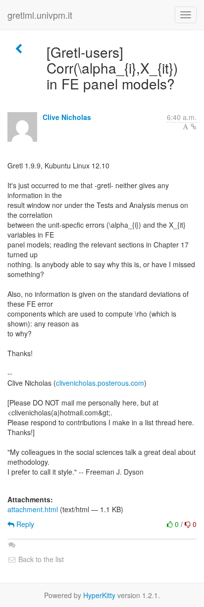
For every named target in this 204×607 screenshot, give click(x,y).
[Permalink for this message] (194, 126)
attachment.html (32, 509)
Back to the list (40, 559)
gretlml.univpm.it (39, 14)
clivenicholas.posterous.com (100, 383)
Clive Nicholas (67, 117)
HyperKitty (99, 595)
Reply (24, 524)
